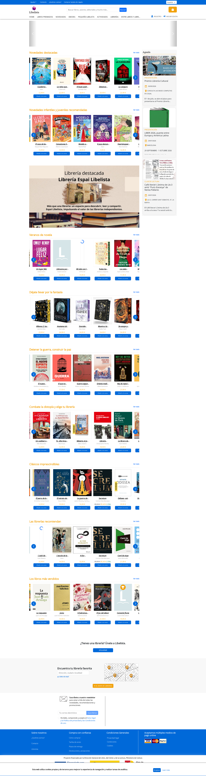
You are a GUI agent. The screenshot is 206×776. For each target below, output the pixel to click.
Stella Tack (102, 329)
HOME (31, 17)
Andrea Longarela (102, 272)
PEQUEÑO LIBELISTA (86, 17)
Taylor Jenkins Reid (123, 272)
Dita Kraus (62, 443)
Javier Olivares (79, 501)
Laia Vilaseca (41, 558)
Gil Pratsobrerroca (102, 615)
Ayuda (32, 2)
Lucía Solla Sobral (123, 615)
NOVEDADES (61, 17)
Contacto (43, 2)
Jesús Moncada (123, 558)
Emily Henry (41, 272)
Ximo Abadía (62, 386)
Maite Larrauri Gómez (82, 386)
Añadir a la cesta (41, 96)
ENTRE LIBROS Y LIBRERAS (131, 17)
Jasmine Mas (41, 329)
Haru (62, 558)
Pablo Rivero (123, 89)
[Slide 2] (104, 44)
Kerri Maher (123, 443)
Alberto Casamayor (62, 147)
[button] (33, 34)
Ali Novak (82, 272)
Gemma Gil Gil (82, 615)
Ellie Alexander (41, 443)
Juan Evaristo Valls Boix (62, 615)
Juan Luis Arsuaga (41, 615)
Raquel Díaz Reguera (41, 147)
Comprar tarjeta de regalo (73, 2)
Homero (123, 501)
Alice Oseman (123, 147)
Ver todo (136, 53)
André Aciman (61, 272)
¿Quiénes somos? (55, 2)
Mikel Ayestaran (103, 386)
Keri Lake (62, 329)
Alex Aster (82, 329)
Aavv (41, 89)
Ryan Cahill (123, 329)
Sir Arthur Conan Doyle (41, 501)
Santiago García (89, 501)
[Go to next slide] (135, 77)
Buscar (123, 10)
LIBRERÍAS (114, 17)
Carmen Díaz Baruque (103, 501)
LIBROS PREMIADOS (45, 17)
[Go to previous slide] (33, 77)
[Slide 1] (101, 44)
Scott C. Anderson (123, 386)
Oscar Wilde (62, 501)
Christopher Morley (102, 443)
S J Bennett (61, 89)
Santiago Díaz (82, 89)
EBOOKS (72, 17)
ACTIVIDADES (102, 17)
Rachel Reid (82, 147)
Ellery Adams (82, 443)
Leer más (166, 770)
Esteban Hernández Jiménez (43, 386)
